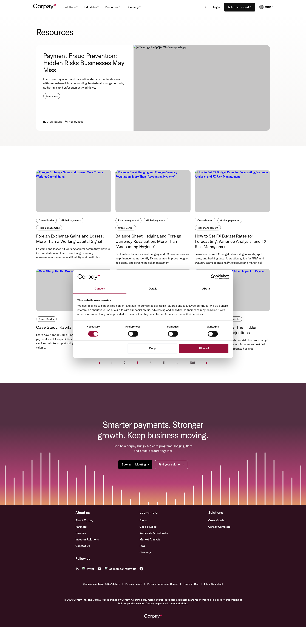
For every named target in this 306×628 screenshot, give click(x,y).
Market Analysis (150, 539)
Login (216, 7)
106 (192, 363)
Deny (152, 348)
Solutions (70, 7)
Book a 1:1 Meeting (134, 464)
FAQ (142, 546)
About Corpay (84, 520)
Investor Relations (87, 539)
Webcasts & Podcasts (154, 533)
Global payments (71, 220)
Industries (90, 7)
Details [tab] (153, 288)
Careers (80, 533)
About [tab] (206, 288)
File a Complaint (213, 584)
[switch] (133, 334)
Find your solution (169, 464)
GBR (268, 7)
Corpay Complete (219, 526)
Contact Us (82, 546)
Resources (111, 7)
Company (133, 7)
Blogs (143, 520)
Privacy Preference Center (162, 584)
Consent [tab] (100, 288)
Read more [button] (52, 96)
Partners (81, 526)
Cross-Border (46, 220)
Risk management (49, 227)
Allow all (203, 348)
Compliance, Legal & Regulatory (101, 584)
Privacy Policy (133, 584)
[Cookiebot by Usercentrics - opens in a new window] (213, 277)
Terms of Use (191, 584)
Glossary (145, 552)
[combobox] (204, 7)
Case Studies (148, 526)
